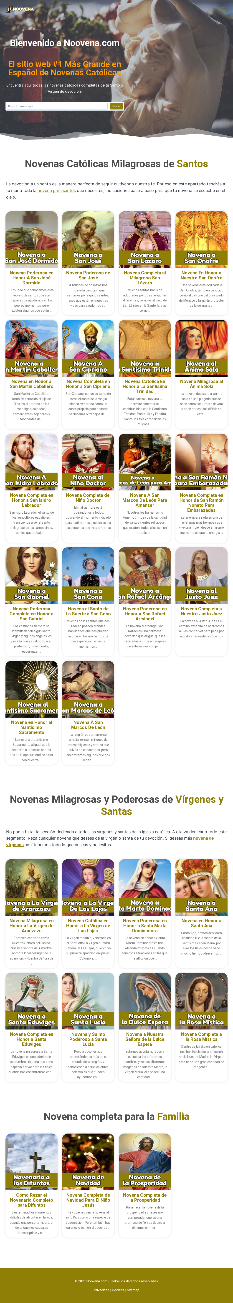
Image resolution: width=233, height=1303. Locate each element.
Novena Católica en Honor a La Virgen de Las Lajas (88, 925)
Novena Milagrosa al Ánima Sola (201, 384)
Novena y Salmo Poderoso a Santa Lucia (88, 1039)
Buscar (116, 106)
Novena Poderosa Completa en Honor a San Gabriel (31, 613)
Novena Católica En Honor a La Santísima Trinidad (145, 386)
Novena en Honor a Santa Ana (201, 923)
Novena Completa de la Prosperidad (145, 1198)
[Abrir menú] (223, 8)
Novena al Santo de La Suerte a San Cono (88, 611)
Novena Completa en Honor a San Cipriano (88, 384)
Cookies (118, 1290)
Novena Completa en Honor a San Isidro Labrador (31, 500)
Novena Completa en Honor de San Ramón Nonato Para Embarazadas (202, 503)
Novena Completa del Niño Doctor (88, 498)
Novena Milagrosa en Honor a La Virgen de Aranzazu (32, 925)
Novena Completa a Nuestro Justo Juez (201, 611)
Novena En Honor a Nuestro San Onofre (201, 275)
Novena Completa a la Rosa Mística (201, 1037)
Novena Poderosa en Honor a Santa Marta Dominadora (145, 925)
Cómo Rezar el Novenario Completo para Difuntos (31, 1200)
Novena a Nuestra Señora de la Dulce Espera (144, 1039)
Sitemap (133, 1290)
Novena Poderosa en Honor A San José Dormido (31, 277)
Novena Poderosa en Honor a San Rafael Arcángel (145, 613)
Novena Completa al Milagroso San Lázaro (145, 277)
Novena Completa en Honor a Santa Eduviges (31, 1039)
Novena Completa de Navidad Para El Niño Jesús (88, 1200)
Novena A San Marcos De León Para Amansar (144, 500)
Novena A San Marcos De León (88, 725)
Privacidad (101, 1290)
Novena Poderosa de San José (88, 275)
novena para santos (56, 190)
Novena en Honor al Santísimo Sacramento (31, 727)
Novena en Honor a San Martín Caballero (31, 384)
